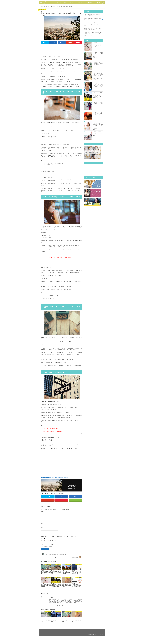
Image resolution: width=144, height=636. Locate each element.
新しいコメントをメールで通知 (47, 544)
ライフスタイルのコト (82, 2)
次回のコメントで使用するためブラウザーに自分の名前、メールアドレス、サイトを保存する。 (59, 536)
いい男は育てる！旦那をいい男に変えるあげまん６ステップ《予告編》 (98, 63)
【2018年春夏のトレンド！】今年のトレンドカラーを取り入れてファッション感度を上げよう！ (92, 24)
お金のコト (65, 2)
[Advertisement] (61, 50)
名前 (42, 523)
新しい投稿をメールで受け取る (47, 546)
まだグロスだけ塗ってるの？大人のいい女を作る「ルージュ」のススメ (97, 113)
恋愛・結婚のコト (91, 2)
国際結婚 (62, 477)
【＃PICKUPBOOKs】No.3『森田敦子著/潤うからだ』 (97, 133)
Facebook (64, 605)
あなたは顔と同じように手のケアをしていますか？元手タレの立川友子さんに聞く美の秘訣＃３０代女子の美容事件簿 (98, 86)
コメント (42, 511)
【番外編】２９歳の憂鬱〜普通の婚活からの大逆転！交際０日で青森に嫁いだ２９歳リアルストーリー (98, 94)
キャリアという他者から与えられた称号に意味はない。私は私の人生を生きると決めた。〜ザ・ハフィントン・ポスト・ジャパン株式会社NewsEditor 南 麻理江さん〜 (98, 76)
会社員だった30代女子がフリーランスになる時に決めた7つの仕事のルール (92, 29)
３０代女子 (52, 477)
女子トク (94, 634)
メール (42, 527)
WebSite (59, 605)
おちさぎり (51, 597)
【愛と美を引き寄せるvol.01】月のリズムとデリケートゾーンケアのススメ (93, 15)
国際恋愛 (57, 477)
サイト (42, 531)
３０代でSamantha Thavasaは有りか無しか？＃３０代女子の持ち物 (98, 44)
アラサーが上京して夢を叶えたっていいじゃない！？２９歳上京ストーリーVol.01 (98, 54)
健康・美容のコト (73, 2)
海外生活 (66, 477)
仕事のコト (59, 2)
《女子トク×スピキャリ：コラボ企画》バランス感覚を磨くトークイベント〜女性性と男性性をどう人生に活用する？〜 (93, 33)
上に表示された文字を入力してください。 (48, 540)
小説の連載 (98, 2)
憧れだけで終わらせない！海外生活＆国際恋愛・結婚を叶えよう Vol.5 (92, 19)
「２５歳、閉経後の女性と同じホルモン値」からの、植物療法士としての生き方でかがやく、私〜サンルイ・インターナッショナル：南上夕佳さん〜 (98, 125)
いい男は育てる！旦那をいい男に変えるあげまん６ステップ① (98, 103)
